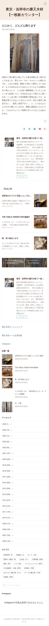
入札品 (23, 559)
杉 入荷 (18, 403)
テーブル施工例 (32, 572)
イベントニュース (33, 563)
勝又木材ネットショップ (12, 326)
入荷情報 (37, 559)
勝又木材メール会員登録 (12, 335)
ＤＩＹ (32, 555)
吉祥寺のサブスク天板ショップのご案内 (18, 195)
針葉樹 (29, 568)
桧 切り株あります (10, 238)
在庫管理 (8, 555)
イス (17, 563)
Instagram (6, 343)
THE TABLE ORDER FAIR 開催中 (16, 217)
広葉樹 (8, 577)
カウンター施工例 (12, 572)
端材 (6, 563)
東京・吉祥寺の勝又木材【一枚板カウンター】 (24, 12)
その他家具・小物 (12, 568)
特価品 (20, 555)
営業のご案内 (9, 559)
